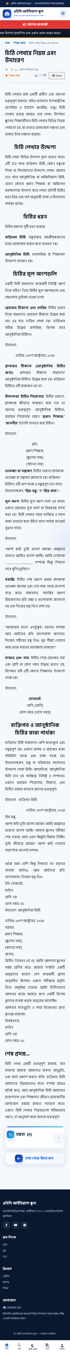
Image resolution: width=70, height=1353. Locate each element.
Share (58, 76)
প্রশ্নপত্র (6, 1282)
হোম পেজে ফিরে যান (39, 1158)
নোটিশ (6, 1276)
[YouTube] (15, 1225)
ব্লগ (4, 1251)
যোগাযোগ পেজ (13, 1307)
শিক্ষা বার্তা (19, 43)
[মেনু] (63, 13)
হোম (7, 43)
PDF (5, 1256)
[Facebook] (6, 1225)
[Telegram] (24, 1225)
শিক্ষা (5, 1288)
